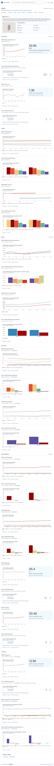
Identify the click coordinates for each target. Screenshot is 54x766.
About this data (37, 52)
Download (5, 61)
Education (23, 12)
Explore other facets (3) (5, 511)
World (30, 10)
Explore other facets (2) (5, 41)
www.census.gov (19, 32)
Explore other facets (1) (5, 376)
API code (9, 61)
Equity (19, 12)
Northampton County (9, 10)
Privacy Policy (50, 764)
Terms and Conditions (43, 764)
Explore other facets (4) (5, 159)
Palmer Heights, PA (10, 75)
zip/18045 (51, 8)
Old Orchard (5, 756)
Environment (41, 12)
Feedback (48, 2)
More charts (51, 36)
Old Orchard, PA (10, 119)
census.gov (33, 52)
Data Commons (7, 2)
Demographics (29, 12)
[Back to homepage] (2, 2)
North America (26, 10)
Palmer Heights (12, 756)
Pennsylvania (15, 10)
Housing (35, 12)
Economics (10, 12)
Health (15, 12)
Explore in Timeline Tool (15, 61)
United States (20, 10)
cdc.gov (6, 164)
